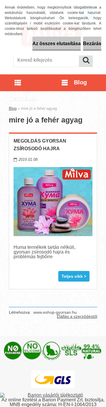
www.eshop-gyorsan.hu (55, 312)
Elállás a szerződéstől (77, 316)
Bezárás (92, 43)
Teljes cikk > (74, 276)
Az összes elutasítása (56, 43)
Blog (12, 108)
